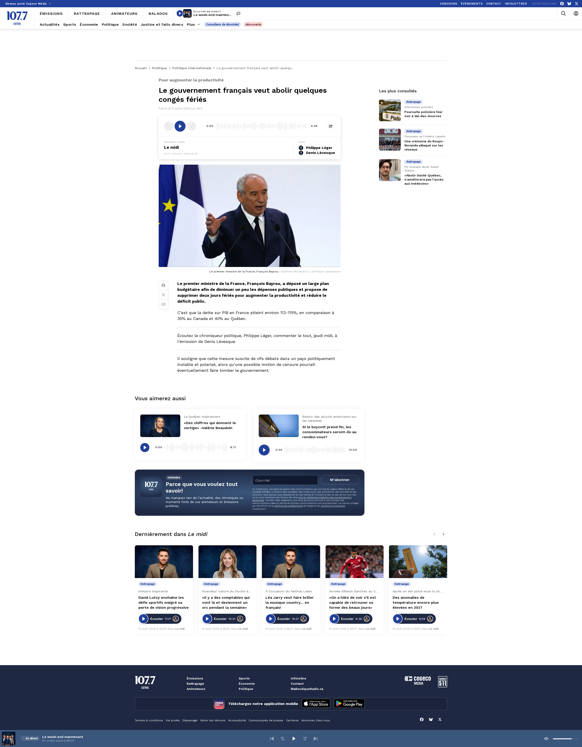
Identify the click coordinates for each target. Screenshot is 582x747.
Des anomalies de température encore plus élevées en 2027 (416, 602)
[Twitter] (163, 295)
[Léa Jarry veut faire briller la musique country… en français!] (291, 561)
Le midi (180, 628)
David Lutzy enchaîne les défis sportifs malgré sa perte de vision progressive (163, 602)
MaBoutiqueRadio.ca (307, 689)
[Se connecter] (575, 13)
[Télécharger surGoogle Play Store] (349, 704)
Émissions (195, 678)
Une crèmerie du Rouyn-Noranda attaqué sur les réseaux (424, 145)
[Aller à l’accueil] (17, 18)
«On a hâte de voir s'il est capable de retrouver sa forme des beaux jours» (352, 602)
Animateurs (196, 689)
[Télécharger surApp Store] (316, 704)
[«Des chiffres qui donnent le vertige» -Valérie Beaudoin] (160, 426)
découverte (253, 24)
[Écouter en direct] (179, 13)
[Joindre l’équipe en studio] (238, 13)
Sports (244, 678)
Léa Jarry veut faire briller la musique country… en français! (290, 602)
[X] (576, 4)
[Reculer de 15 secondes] (168, 126)
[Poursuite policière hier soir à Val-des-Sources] (390, 110)
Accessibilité (237, 720)
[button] (271, 738)
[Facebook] (562, 4)
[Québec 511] (442, 686)
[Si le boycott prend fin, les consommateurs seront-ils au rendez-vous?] (279, 426)
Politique (246, 689)
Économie (247, 683)
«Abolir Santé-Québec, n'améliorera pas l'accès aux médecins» (424, 179)
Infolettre (298, 678)
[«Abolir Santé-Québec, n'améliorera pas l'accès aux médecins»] (390, 170)
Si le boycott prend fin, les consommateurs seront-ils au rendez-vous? (329, 432)
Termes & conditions (149, 720)
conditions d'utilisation (333, 506)
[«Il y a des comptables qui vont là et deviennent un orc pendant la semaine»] (227, 561)
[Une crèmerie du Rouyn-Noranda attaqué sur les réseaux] (390, 140)
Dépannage (190, 720)
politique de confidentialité (288, 506)
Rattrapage (195, 683)
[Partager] (330, 126)
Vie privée (173, 720)
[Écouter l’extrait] (180, 126)
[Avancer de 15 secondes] (191, 126)
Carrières (292, 720)
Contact (297, 683)
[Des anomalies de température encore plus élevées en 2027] (418, 561)
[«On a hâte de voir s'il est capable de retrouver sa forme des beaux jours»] (355, 561)
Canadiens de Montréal (222, 24)
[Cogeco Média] (418, 683)
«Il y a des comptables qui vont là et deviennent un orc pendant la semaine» (226, 602)
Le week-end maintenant (213, 15)
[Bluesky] (569, 4)
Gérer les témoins (213, 720)
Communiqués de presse (266, 720)
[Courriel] (163, 304)
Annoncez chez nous (315, 720)
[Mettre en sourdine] (546, 738)
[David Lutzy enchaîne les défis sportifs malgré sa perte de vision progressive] (164, 561)
